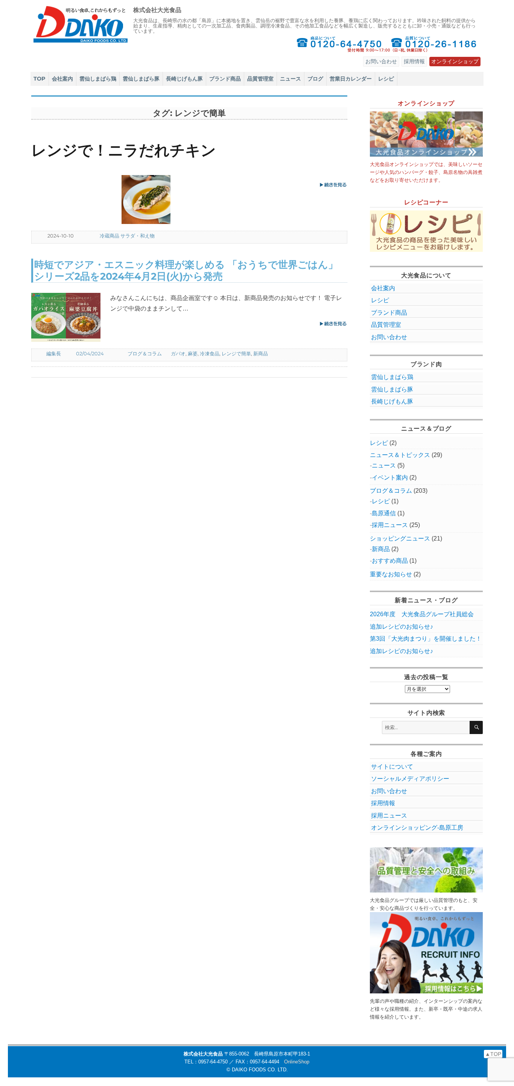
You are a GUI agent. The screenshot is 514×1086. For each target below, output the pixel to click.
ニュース (290, 78)
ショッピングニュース (400, 538)
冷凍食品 (209, 353)
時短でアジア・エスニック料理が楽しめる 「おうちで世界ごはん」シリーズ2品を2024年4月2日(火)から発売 (186, 270)
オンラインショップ (455, 61)
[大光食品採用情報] (426, 952)
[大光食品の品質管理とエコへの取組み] (426, 870)
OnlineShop (296, 1062)
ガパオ (178, 353)
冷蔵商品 (109, 236)
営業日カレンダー (351, 78)
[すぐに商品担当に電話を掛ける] (339, 44)
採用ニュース (390, 525)
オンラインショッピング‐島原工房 (417, 827)
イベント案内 (390, 477)
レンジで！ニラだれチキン (123, 150)
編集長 (53, 353)
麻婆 (193, 353)
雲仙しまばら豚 (141, 78)
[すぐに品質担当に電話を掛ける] (434, 44)
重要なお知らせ (391, 574)
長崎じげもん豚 (184, 78)
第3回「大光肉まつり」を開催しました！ (426, 638)
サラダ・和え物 (137, 236)
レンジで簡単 (236, 353)
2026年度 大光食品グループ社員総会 (422, 614)
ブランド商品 (225, 78)
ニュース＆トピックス (400, 455)
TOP (39, 78)
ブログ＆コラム (145, 353)
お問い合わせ (381, 61)
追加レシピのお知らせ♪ (401, 626)
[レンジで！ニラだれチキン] (161, 199)
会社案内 (62, 78)
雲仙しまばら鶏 (97, 78)
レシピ (386, 78)
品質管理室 (260, 78)
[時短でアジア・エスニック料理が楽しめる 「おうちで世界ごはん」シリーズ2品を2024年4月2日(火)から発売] (70, 317)
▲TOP (493, 1054)
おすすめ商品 (390, 560)
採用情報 (414, 61)
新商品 (260, 353)
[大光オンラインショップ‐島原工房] (426, 134)
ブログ (315, 78)
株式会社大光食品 (157, 10)
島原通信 (384, 513)
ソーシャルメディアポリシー (410, 778)
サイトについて (392, 766)
